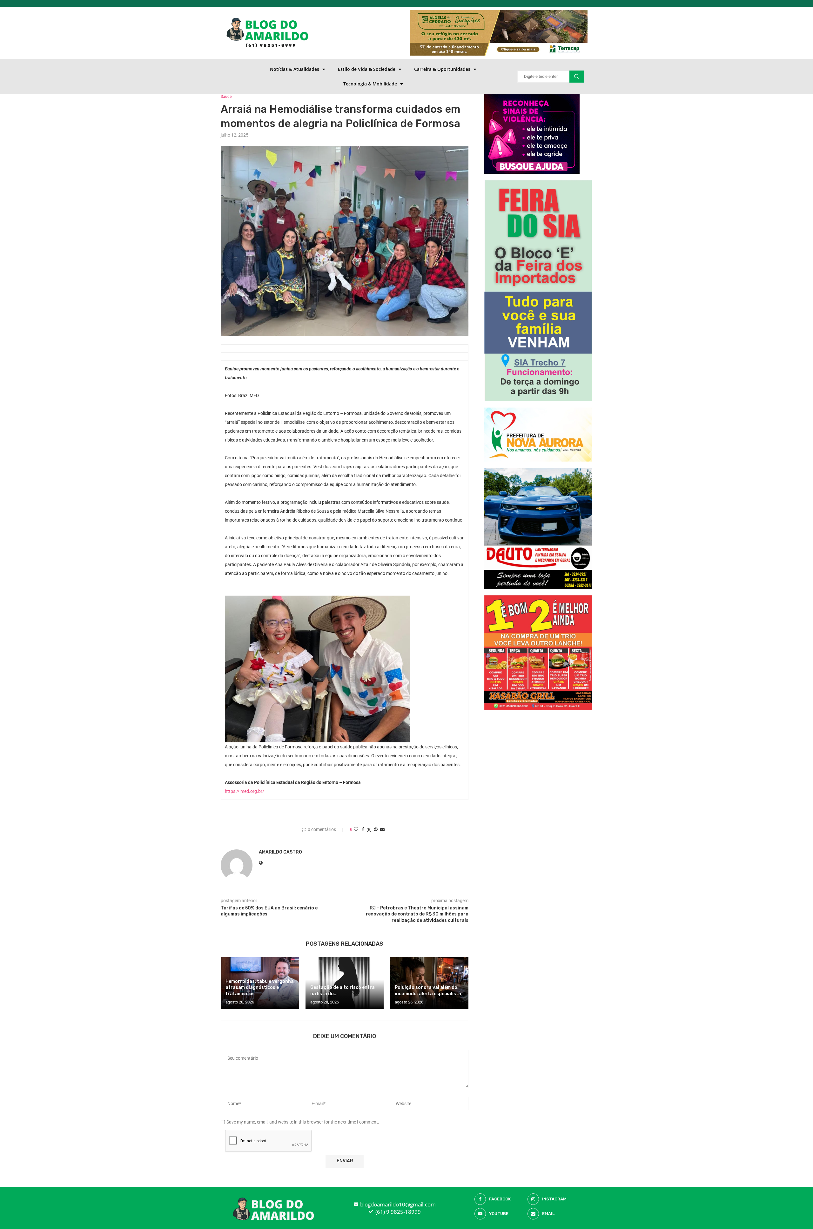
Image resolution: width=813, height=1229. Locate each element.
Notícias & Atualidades (294, 69)
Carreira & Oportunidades (442, 69)
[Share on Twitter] (369, 829)
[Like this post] (356, 829)
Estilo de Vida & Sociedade (366, 69)
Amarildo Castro (280, 852)
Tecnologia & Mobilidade (370, 84)
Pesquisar (576, 77)
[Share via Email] (382, 829)
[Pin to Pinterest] (376, 829)
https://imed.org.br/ (244, 791)
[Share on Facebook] (363, 829)
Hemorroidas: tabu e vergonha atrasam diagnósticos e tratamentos (259, 988)
